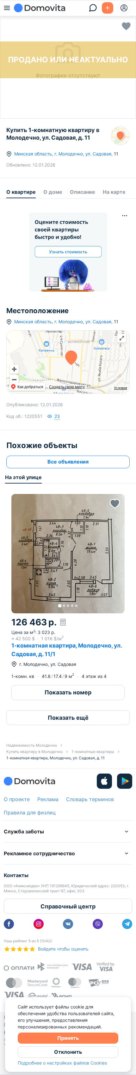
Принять (68, 1038)
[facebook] (9, 924)
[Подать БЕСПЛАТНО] (107, 8)
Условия (120, 388)
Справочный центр (68, 906)
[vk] (68, 924)
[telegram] (127, 924)
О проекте (17, 799)
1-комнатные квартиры (92, 751)
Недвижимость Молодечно (31, 745)
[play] (124, 781)
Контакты (16, 875)
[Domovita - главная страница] (39, 8)
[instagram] (39, 924)
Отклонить (68, 1052)
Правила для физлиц (30, 812)
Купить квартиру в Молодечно (34, 751)
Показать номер (68, 692)
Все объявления (68, 461)
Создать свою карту (67, 387)
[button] (68, 553)
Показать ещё (68, 717)
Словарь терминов (90, 799)
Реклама (48, 799)
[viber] (98, 924)
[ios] (104, 781)
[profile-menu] (124, 8)
